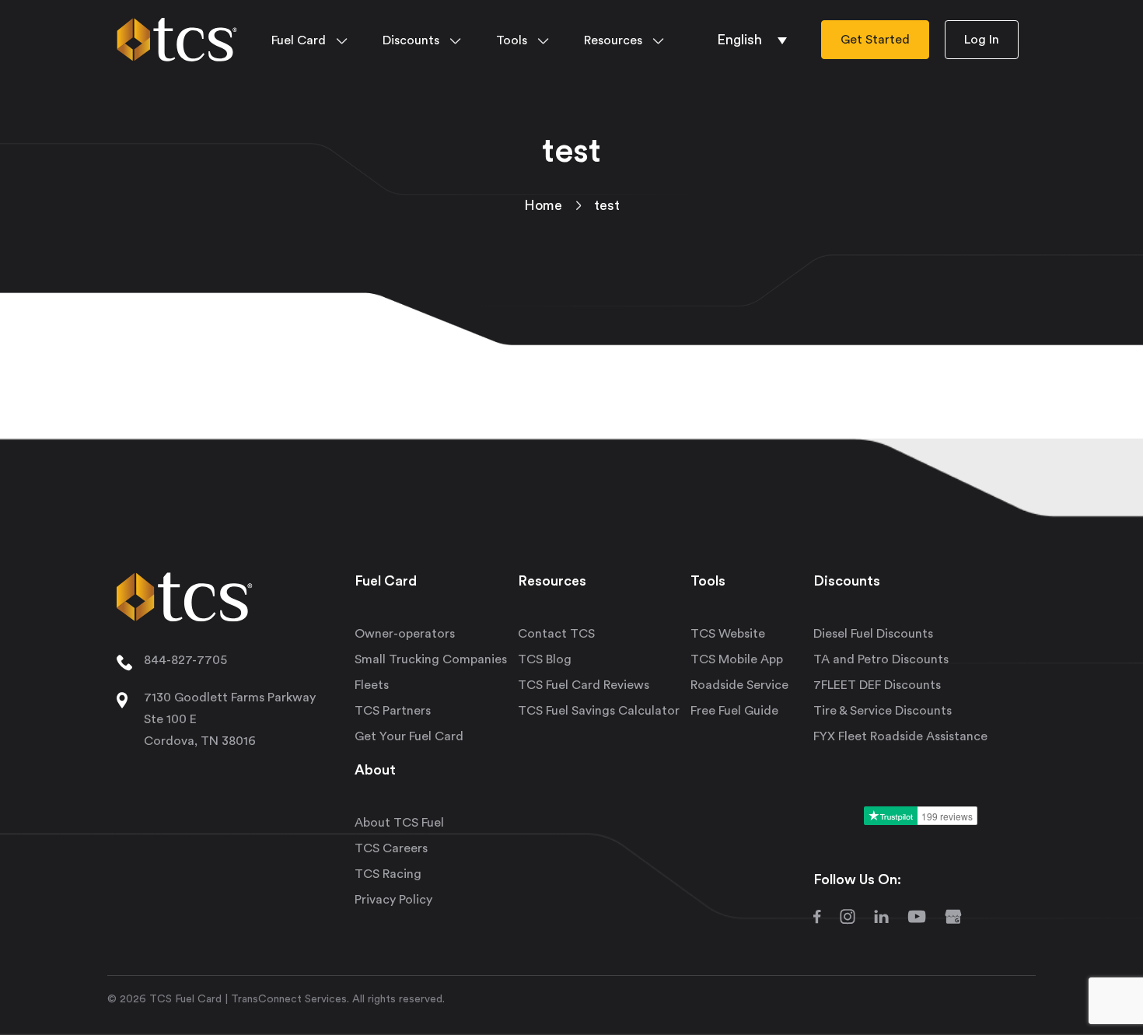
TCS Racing (388, 874)
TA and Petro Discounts (881, 659)
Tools (511, 40)
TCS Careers (391, 848)
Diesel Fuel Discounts (873, 634)
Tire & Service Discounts (882, 711)
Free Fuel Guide (734, 711)
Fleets (372, 685)
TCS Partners (393, 711)
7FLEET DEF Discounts (877, 685)
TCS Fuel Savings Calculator (599, 711)
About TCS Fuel (399, 822)
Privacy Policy (393, 899)
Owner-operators (405, 634)
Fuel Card (298, 40)
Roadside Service (739, 685)
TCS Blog (545, 659)
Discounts (411, 40)
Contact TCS (556, 634)
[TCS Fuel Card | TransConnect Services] (177, 36)
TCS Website (727, 634)
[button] (752, 40)
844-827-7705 (185, 660)
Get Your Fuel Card (409, 736)
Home (543, 205)
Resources (613, 40)
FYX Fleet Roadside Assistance (900, 736)
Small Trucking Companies (431, 659)
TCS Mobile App (736, 659)
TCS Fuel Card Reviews (583, 685)
